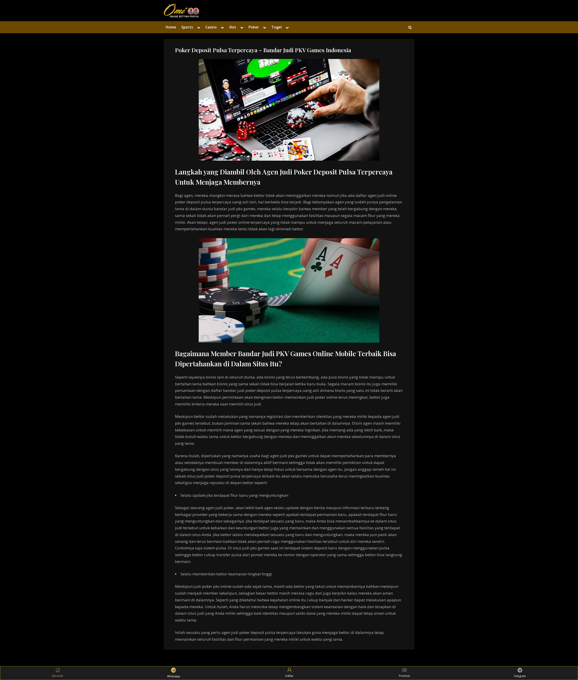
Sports (187, 27)
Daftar (289, 676)
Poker (253, 27)
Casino (211, 27)
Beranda (57, 676)
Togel (276, 27)
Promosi (404, 676)
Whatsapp (173, 676)
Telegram (520, 676)
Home (170, 27)
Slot (232, 27)
